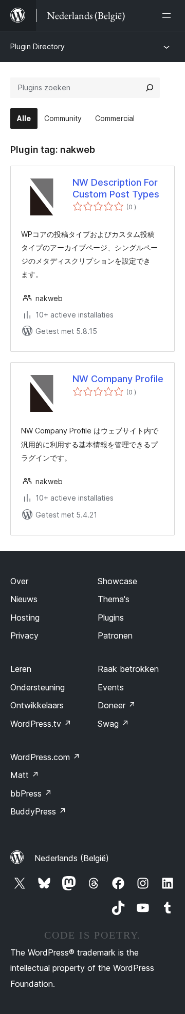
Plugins (111, 617)
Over (19, 581)
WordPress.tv (40, 724)
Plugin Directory (37, 46)
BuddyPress (38, 811)
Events (111, 687)
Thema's (114, 599)
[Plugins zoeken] (149, 87)
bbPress (31, 793)
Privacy (24, 635)
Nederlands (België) (71, 858)
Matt (24, 775)
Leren (20, 669)
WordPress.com (45, 757)
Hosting (25, 617)
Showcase (117, 581)
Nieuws (24, 599)
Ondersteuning (37, 687)
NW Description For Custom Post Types (115, 188)
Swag (113, 724)
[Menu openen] (168, 15)
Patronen (115, 635)
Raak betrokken (128, 669)
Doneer (117, 705)
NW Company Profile (117, 378)
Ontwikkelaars (37, 705)
